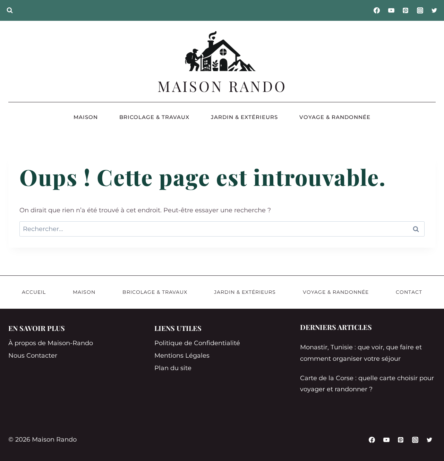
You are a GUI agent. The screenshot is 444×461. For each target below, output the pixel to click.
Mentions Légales (182, 355)
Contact (409, 292)
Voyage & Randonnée (334, 117)
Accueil (34, 292)
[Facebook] (376, 10)
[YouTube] (391, 10)
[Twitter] (434, 10)
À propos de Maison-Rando (50, 343)
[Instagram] (420, 10)
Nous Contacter (32, 355)
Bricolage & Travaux (154, 117)
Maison (86, 117)
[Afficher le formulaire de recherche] (9, 10)
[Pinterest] (405, 10)
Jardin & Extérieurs (244, 117)
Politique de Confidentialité (197, 343)
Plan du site (172, 368)
